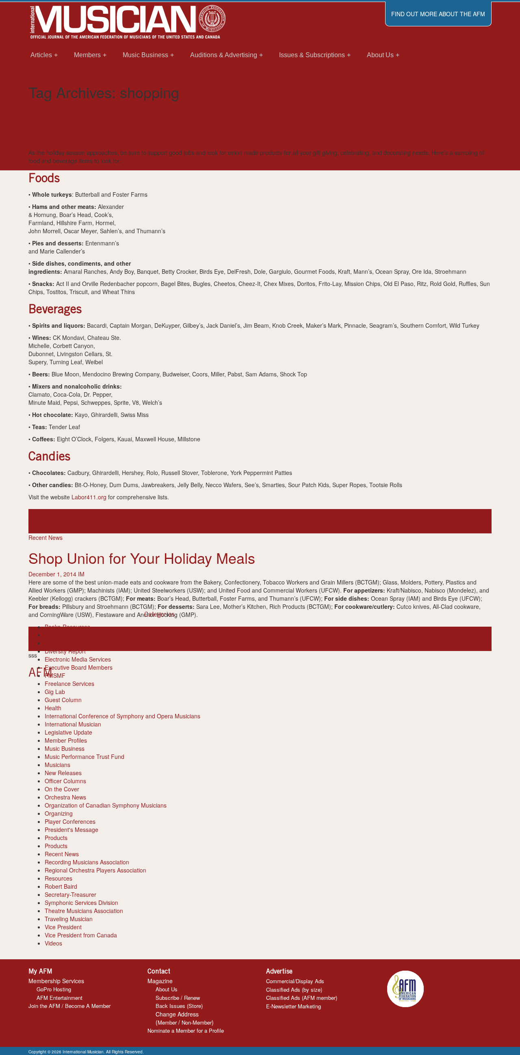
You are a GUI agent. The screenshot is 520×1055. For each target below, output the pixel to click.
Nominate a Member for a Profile (185, 1030)
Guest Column (63, 700)
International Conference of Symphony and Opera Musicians (122, 716)
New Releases (63, 773)
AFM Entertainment (59, 997)
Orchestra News (65, 797)
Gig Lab (55, 692)
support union (153, 521)
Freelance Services (69, 683)
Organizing (59, 813)
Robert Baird (61, 886)
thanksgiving (187, 521)
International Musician (73, 724)
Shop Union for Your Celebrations (137, 128)
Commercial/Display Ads (295, 981)
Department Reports (71, 643)
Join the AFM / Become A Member (69, 1006)
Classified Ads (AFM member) (301, 997)
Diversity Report (65, 651)
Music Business (64, 748)
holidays (102, 521)
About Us (167, 989)
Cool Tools (58, 635)
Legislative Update (68, 732)
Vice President (63, 927)
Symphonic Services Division (81, 902)
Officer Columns (65, 781)
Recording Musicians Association (87, 862)
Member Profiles (66, 740)
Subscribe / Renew (178, 997)
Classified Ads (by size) (294, 989)
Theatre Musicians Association (84, 911)
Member (167, 1022)
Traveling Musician (69, 919)
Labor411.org (89, 497)
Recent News (45, 108)
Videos (53, 943)
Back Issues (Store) (179, 1006)
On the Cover (62, 789)
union (211, 521)
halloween (78, 521)
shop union (42, 639)
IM (78, 144)
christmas (53, 521)
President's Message (71, 829)
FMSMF (55, 675)
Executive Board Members (79, 667)
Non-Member (197, 1022)
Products (56, 838)
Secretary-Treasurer (70, 894)
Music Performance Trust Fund (84, 756)
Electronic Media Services (78, 659)
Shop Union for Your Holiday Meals (141, 557)
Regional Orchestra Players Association (95, 870)
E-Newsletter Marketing (293, 1006)
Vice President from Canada (81, 935)
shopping (124, 521)
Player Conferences (70, 821)
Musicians (57, 765)
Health (53, 708)
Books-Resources (67, 627)
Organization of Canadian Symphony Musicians (106, 805)
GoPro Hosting (54, 989)
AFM (34, 521)
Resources (58, 878)
